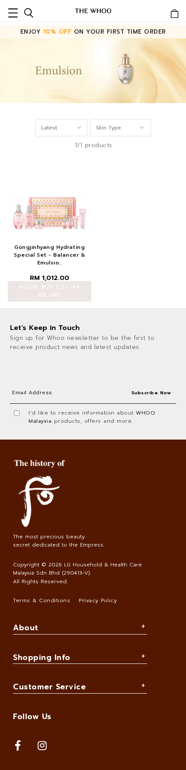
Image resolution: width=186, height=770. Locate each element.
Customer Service (49, 686)
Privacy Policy (98, 600)
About (25, 627)
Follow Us (32, 716)
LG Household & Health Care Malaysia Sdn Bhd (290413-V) (77, 569)
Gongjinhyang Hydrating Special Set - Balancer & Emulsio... (49, 255)
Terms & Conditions (41, 600)
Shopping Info (42, 657)
